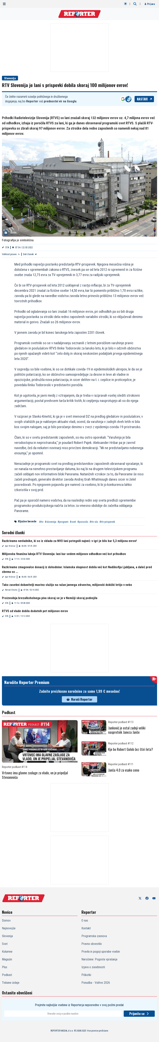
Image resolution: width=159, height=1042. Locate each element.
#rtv (41, 521)
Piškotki (86, 975)
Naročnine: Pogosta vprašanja (99, 959)
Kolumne (7, 951)
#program (63, 521)
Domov (6, 920)
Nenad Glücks (11, 590)
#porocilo (82, 521)
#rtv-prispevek (107, 521)
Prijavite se (136, 1013)
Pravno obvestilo (91, 944)
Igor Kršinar (10, 546)
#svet (73, 521)
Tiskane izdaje (10, 982)
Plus (4, 967)
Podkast (7, 975)
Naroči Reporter (81, 699)
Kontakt (86, 928)
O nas (84, 920)
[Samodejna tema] (125, 3)
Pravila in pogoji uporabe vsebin (100, 951)
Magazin (7, 959)
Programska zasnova (94, 936)
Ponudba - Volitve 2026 (95, 982)
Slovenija (10, 78)
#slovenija (50, 521)
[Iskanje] (135, 4)
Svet (5, 944)
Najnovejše (9, 928)
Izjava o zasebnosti (93, 967)
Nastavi (142, 99)
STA (7, 247)
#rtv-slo (94, 521)
